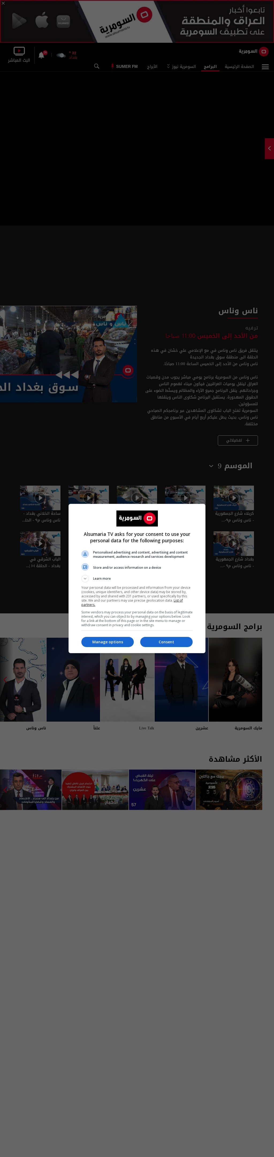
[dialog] (137, 578)
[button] (137, 578)
